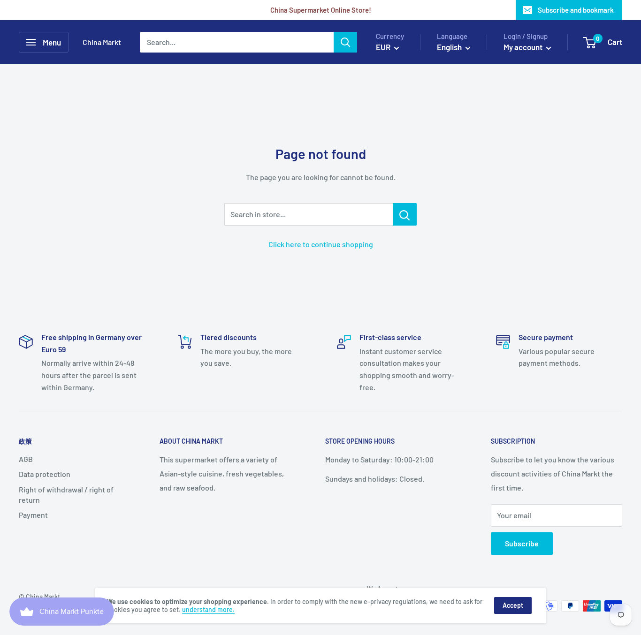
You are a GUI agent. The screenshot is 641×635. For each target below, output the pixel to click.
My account (524, 47)
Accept (513, 605)
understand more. (208, 609)
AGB (26, 458)
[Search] (345, 42)
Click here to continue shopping (320, 244)
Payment (33, 514)
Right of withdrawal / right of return (66, 494)
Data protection (44, 473)
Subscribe (522, 543)
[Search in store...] (405, 214)
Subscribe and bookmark (576, 10)
